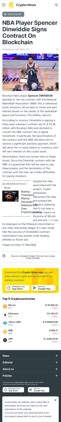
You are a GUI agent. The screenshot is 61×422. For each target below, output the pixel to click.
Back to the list (14, 14)
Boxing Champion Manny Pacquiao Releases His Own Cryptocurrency (31, 202)
